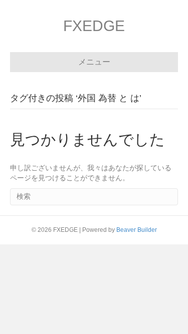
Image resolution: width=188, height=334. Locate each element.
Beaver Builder (136, 229)
